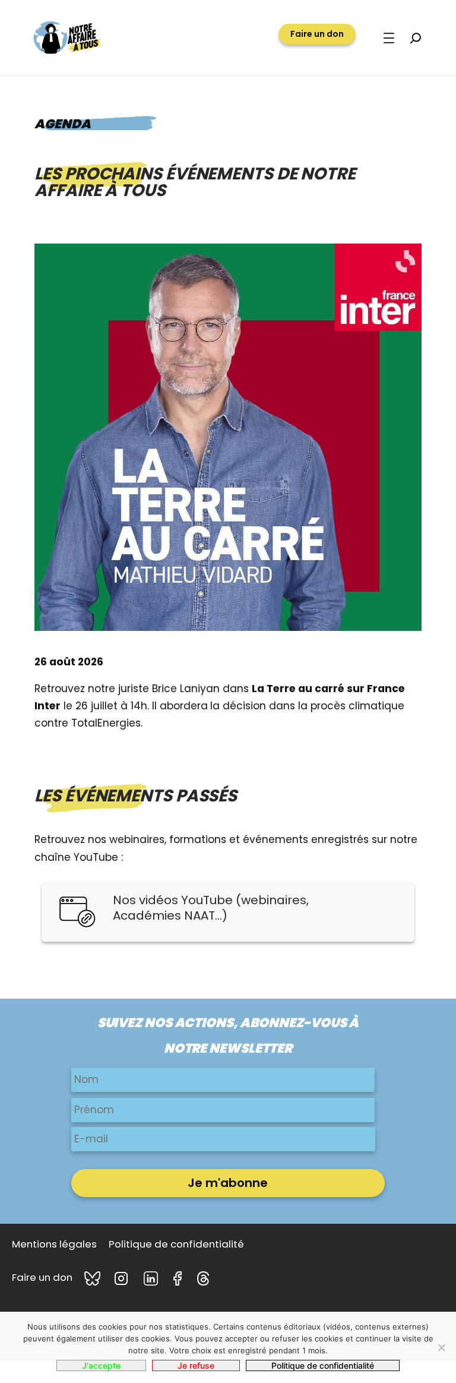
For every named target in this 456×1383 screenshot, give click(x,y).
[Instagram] (123, 1278)
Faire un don (317, 34)
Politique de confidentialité (322, 1365)
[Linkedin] (153, 1278)
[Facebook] (179, 1278)
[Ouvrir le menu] (389, 38)
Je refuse (196, 1365)
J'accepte (101, 1365)
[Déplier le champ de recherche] (415, 38)
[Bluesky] (93, 1278)
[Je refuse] (441, 1347)
